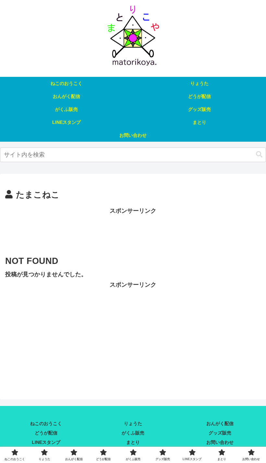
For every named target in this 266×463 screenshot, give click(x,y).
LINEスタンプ (46, 442)
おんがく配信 (220, 423)
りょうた (133, 423)
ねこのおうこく (46, 423)
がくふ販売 (133, 432)
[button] (259, 154)
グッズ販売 (220, 432)
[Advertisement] (133, 230)
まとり (133, 442)
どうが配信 (46, 432)
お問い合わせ (220, 442)
